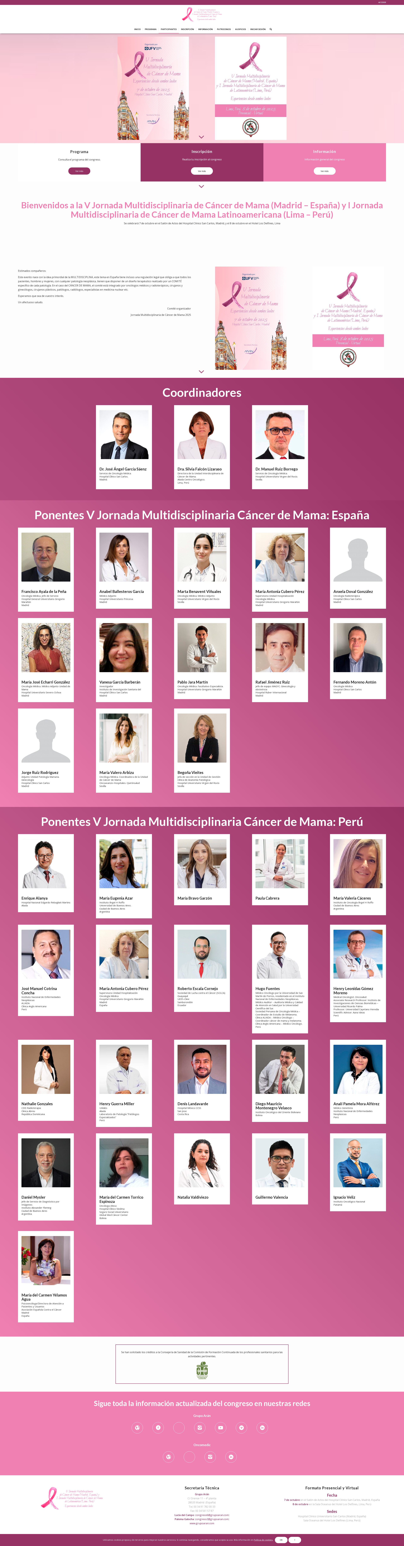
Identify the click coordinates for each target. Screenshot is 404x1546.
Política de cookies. (263, 1540)
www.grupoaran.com (202, 1523)
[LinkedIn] (262, 1427)
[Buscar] (270, 29)
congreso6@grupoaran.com (212, 1515)
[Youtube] (220, 1427)
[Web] (137, 1427)
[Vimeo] (241, 1427)
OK (281, 1540)
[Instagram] (199, 1427)
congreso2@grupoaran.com (212, 1519)
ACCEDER (382, 2)
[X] (179, 1427)
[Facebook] (158, 1427)
